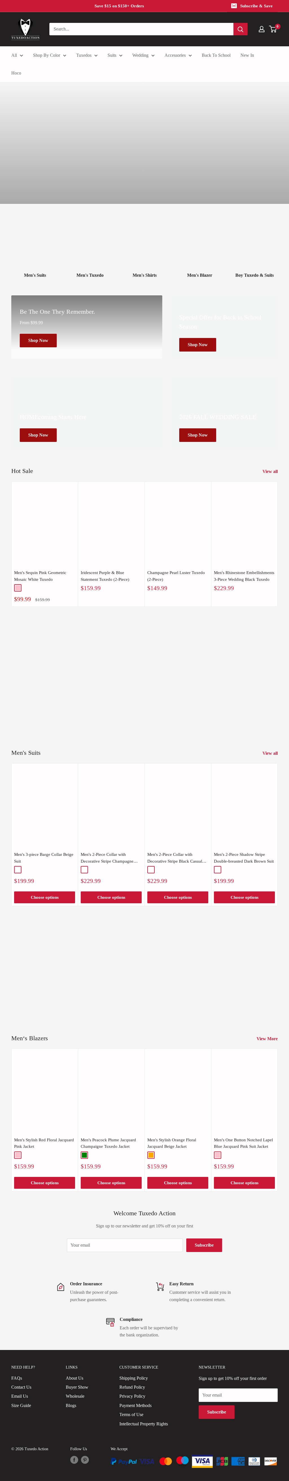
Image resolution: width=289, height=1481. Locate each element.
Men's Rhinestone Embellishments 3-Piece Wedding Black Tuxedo (244, 575)
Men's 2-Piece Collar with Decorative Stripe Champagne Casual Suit (107, 858)
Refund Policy (132, 1387)
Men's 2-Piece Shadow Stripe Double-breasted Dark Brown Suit (244, 857)
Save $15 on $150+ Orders (119, 6)
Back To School (216, 55)
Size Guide (21, 1405)
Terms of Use (131, 1414)
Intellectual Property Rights (143, 1423)
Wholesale (75, 1396)
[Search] (240, 29)
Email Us (19, 1396)
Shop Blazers (245, 990)
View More (268, 1038)
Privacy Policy (132, 1396)
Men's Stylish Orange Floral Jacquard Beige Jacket (171, 1143)
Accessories (175, 55)
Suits (112, 55)
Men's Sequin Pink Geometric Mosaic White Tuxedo (40, 575)
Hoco (16, 73)
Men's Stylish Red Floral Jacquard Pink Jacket (44, 1143)
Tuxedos (83, 55)
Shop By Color (46, 55)
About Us (74, 1378)
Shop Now (248, 697)
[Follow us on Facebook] (74, 1460)
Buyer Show (77, 1387)
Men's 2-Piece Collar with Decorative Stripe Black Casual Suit (174, 858)
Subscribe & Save (256, 6)
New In (247, 55)
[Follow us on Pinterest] (85, 1460)
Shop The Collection (144, 175)
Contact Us (21, 1387)
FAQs (16, 1378)
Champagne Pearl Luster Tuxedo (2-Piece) (176, 575)
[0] (273, 29)
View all (270, 471)
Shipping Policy (133, 1378)
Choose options (45, 897)
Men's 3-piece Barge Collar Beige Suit (43, 857)
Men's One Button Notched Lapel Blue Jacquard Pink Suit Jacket (243, 1143)
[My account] (261, 29)
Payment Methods (135, 1405)
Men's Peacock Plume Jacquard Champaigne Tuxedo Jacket (108, 1143)
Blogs (71, 1405)
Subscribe (204, 1245)
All (14, 55)
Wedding (140, 55)
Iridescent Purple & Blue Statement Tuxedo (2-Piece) (105, 575)
